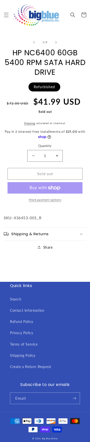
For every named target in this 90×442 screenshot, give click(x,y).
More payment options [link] (45, 200)
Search (16, 299)
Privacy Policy (21, 333)
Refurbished (44, 87)
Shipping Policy (23, 355)
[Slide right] (56, 42)
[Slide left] (34, 42)
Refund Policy (21, 321)
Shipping (29, 123)
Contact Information (27, 310)
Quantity (45, 146)
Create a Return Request (30, 367)
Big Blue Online (50, 438)
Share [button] (48, 247)
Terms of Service (24, 344)
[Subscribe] (74, 398)
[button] (6, 14)
